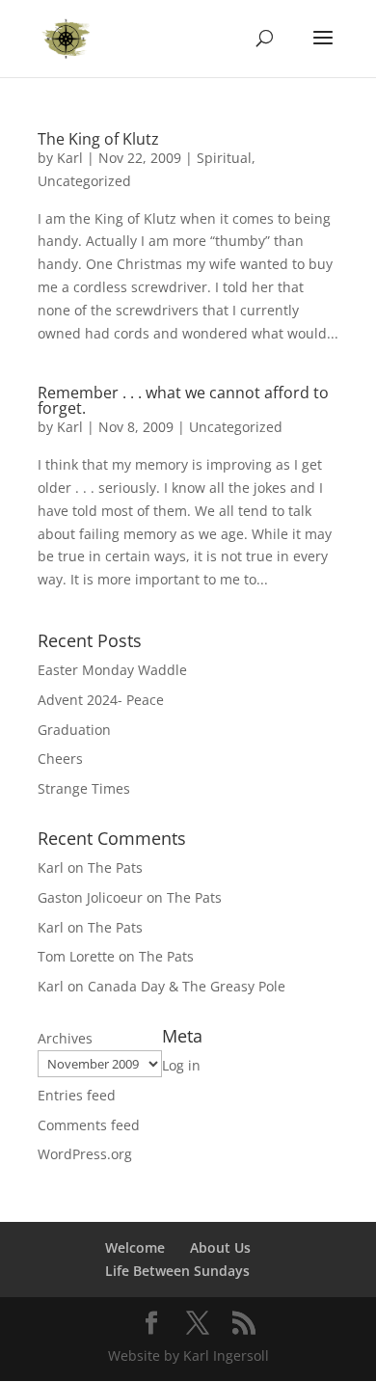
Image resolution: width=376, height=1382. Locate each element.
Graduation (74, 729)
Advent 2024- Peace (101, 700)
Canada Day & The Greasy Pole (186, 986)
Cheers (60, 758)
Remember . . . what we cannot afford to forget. (183, 400)
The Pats (115, 867)
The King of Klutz (98, 138)
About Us (220, 1247)
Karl (70, 158)
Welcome (135, 1247)
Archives (65, 1038)
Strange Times (84, 788)
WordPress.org (85, 1154)
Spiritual (224, 158)
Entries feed (77, 1095)
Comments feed (89, 1125)
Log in (181, 1065)
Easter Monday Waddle (112, 670)
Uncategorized (84, 181)
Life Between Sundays (177, 1270)
